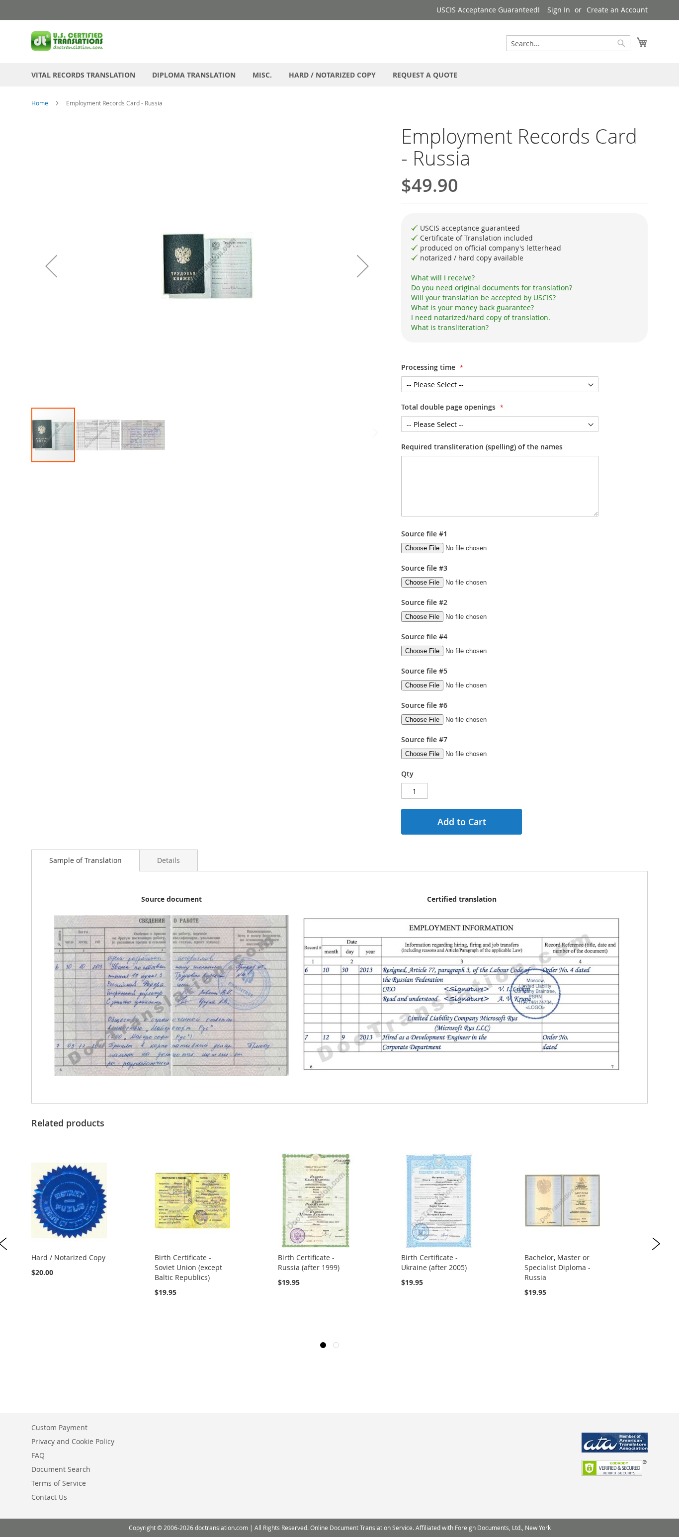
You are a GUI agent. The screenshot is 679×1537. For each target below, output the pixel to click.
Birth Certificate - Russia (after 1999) (309, 1262)
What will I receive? (443, 277)
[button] (51, 266)
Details (168, 860)
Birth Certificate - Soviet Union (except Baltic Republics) (188, 1267)
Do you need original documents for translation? (491, 287)
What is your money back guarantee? (472, 307)
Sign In (558, 9)
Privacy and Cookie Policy (72, 1441)
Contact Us (49, 1497)
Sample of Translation (85, 860)
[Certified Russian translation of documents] (68, 41)
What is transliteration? (450, 327)
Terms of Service (58, 1483)
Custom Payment (59, 1427)
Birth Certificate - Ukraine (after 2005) (434, 1262)
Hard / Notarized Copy (68, 1257)
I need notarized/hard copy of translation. (480, 317)
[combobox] (568, 43)
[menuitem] (83, 75)
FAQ (38, 1455)
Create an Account (617, 9)
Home (39, 103)
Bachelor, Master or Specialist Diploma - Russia (557, 1267)
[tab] (524, 278)
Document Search (60, 1469)
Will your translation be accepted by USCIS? (483, 297)
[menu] (339, 74)
